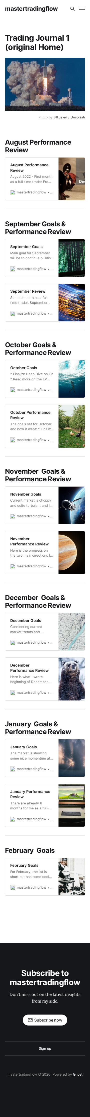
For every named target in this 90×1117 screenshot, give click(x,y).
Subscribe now (48, 1020)
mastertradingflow (31, 9)
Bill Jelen (60, 117)
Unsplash (77, 117)
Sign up (45, 1048)
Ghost (77, 1074)
